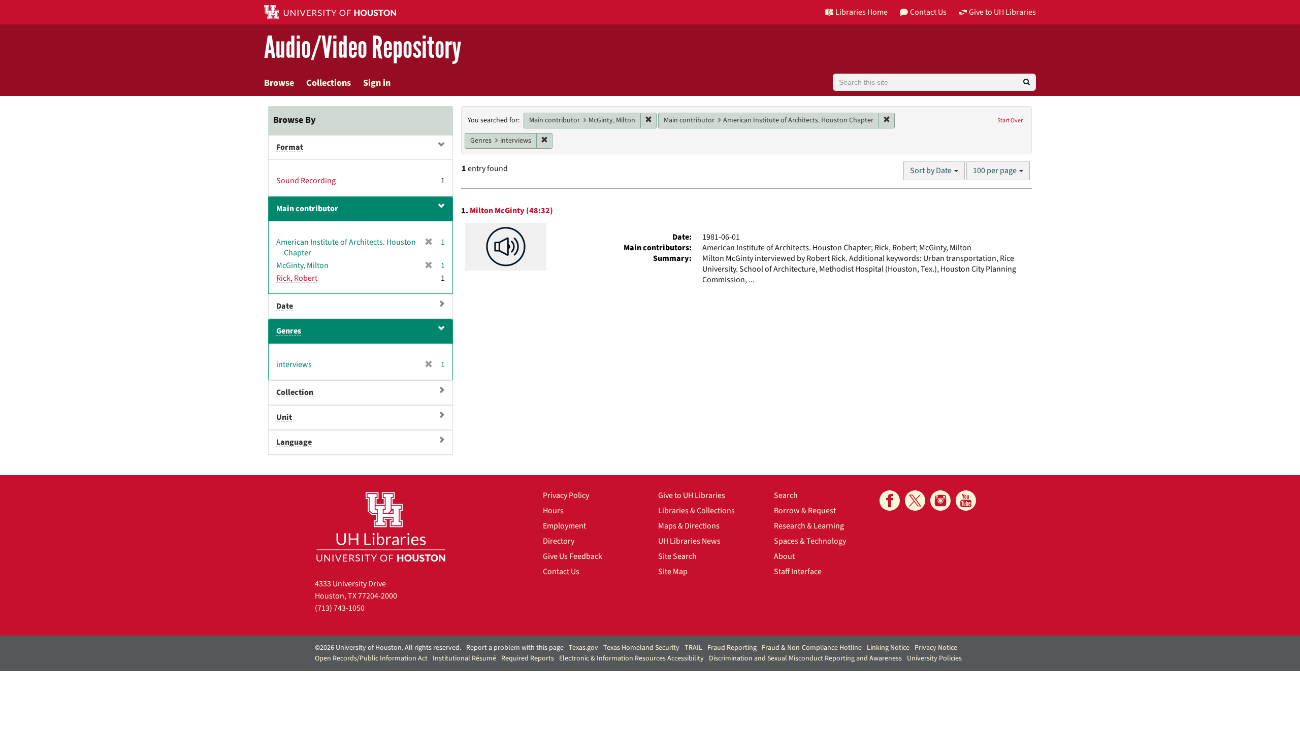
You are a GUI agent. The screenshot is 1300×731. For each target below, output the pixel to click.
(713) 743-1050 (340, 608)
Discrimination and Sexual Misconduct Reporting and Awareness (805, 658)
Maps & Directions (689, 525)
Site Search (677, 556)
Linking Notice (888, 648)
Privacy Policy (566, 495)
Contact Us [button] (928, 12)
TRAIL (693, 648)
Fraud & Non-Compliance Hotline (812, 648)
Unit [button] (284, 417)
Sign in (377, 83)
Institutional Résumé (464, 658)
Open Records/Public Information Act (371, 658)
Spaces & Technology (810, 541)
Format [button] (289, 147)
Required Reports (527, 658)
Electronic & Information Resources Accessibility (631, 658)
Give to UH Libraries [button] (1002, 12)
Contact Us (561, 571)
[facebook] (890, 500)
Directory (558, 541)
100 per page (995, 170)
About (784, 556)
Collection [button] (294, 392)
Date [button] (284, 306)
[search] (1026, 82)
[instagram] (940, 500)
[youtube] (966, 500)
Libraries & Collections (696, 510)
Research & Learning (809, 525)
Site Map (673, 571)
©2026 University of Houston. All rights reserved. (388, 648)
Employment (564, 525)
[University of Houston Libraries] (381, 526)
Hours (553, 510)
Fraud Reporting (732, 648)
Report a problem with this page (515, 648)
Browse (279, 83)
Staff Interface (798, 571)
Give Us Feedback (572, 556)
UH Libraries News (689, 541)
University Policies (934, 658)
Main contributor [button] (307, 208)
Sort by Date (931, 170)
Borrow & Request (805, 510)
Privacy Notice (936, 648)
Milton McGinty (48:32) (511, 210)
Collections (328, 83)
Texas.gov (583, 648)
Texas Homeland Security (641, 648)
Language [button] (294, 442)
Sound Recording (306, 180)
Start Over (1010, 120)
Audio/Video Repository (363, 48)
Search (786, 495)
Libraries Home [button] (861, 12)
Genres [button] (288, 331)
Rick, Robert (296, 278)
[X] (915, 500)
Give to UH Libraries (691, 495)
